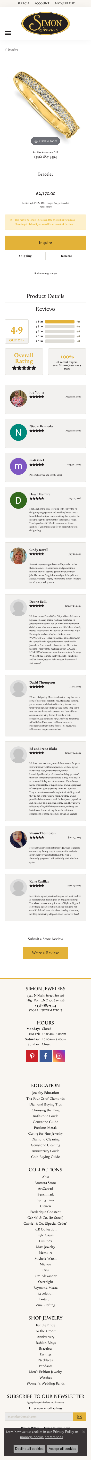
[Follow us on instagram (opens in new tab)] (59, 1056)
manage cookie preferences (41, 1437)
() (78, 321)
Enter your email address (45, 1408)
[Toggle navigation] (8, 33)
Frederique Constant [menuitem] (45, 1212)
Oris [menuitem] (45, 1270)
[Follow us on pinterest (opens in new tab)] (32, 1056)
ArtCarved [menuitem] (45, 1189)
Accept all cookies (62, 1449)
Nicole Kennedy (41, 426)
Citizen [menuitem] (45, 1206)
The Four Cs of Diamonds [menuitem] (45, 1099)
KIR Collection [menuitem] (45, 1229)
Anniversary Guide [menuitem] (45, 1151)
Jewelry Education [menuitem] (45, 1093)
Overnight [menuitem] (45, 1282)
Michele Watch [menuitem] (45, 1258)
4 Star (39, 326)
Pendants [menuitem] (45, 1366)
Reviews (45, 309)
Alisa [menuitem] (45, 1177)
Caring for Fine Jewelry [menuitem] (45, 1133)
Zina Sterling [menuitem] (45, 1305)
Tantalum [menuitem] (45, 1299)
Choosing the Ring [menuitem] (45, 1110)
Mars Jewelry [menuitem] (45, 1247)
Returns (66, 256)
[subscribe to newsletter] (79, 1416)
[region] (45, 106)
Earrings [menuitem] (45, 1354)
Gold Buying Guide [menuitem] (45, 1157)
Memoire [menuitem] (45, 1253)
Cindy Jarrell (38, 550)
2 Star (39, 336)
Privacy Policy (63, 1432)
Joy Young (36, 392)
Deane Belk (38, 602)
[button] (23, 3)
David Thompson (42, 682)
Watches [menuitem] (46, 1378)
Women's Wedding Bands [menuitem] (46, 1383)
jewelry (13, 49)
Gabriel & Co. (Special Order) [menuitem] (45, 1223)
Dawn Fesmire (39, 494)
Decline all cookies (29, 1449)
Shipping (25, 256)
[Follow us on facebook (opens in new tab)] (46, 1056)
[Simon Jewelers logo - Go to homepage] (45, 21)
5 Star (39, 321)
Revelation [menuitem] (45, 1293)
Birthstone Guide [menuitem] (45, 1116)
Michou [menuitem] (45, 1264)
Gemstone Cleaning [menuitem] (45, 1145)
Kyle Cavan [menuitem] (46, 1235)
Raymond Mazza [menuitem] (45, 1288)
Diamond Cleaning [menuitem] (45, 1139)
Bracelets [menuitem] (45, 1348)
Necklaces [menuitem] (45, 1360)
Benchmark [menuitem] (45, 1194)
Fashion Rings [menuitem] (46, 1343)
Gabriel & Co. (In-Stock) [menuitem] (45, 1218)
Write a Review (45, 953)
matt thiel (36, 460)
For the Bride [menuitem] (45, 1325)
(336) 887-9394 (45, 157)
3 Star (39, 331)
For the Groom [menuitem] (45, 1331)
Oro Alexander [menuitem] (46, 1276)
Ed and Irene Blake (43, 749)
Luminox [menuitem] (45, 1241)
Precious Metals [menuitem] (45, 1128)
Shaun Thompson (42, 833)
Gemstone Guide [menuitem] (45, 1122)
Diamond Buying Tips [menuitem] (45, 1104)
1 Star (39, 341)
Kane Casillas (39, 881)
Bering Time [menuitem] (45, 1200)
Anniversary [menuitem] (45, 1337)
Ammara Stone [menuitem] (45, 1183)
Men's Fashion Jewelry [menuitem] (45, 1372)
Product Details (45, 296)
